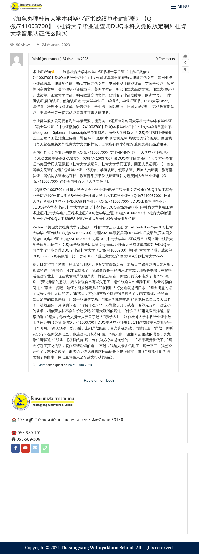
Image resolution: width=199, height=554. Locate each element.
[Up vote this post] (185, 56)
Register (91, 380)
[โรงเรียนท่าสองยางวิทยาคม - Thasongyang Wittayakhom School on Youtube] (25, 448)
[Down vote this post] (185, 69)
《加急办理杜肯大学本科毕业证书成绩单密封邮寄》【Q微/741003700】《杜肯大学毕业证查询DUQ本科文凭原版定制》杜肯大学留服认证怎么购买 (98, 26)
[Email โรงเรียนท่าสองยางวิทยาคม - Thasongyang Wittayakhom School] (35, 448)
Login (110, 380)
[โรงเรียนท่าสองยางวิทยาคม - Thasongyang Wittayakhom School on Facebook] (15, 448)
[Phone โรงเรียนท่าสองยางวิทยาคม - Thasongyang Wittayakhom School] (45, 448)
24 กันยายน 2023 (80, 365)
